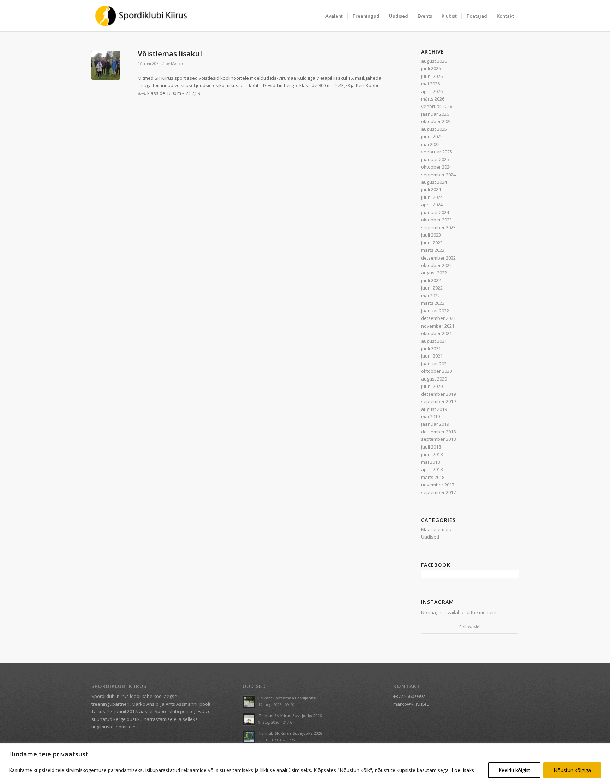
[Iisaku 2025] (105, 65)
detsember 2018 (438, 432)
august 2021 (434, 341)
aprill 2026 (432, 91)
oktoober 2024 (436, 167)
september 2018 (438, 439)
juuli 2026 (431, 68)
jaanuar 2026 (435, 114)
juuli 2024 (431, 189)
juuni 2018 (432, 454)
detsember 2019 (438, 394)
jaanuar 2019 (435, 424)
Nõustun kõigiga (572, 770)
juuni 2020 (432, 386)
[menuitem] (334, 15)
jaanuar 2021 (435, 363)
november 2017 (437, 484)
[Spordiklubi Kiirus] (141, 15)
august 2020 (434, 379)
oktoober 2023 (436, 220)
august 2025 (434, 129)
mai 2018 (430, 462)
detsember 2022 (438, 258)
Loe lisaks (462, 770)
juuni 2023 (432, 242)
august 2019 (434, 409)
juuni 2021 (432, 356)
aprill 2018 (432, 469)
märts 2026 (432, 99)
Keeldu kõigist (514, 770)
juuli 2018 (431, 447)
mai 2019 (430, 416)
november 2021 (437, 326)
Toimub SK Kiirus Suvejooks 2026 (290, 733)
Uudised (430, 537)
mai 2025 (430, 144)
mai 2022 (430, 295)
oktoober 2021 (436, 333)
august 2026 (434, 61)
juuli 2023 (431, 235)
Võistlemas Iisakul (170, 54)
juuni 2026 (432, 76)
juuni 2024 (432, 197)
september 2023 (438, 227)
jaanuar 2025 (435, 159)
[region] (305, 763)
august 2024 (434, 182)
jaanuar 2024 (435, 212)
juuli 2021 (431, 348)
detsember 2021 (438, 318)
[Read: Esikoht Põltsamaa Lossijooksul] (249, 701)
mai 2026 (430, 83)
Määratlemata (436, 529)
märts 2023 (432, 250)
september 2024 (438, 174)
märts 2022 (432, 303)
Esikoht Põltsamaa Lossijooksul (288, 697)
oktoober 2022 (436, 265)
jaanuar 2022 (435, 311)
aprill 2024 (432, 204)
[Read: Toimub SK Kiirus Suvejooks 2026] (249, 737)
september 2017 (438, 492)
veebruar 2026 (436, 106)
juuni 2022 (432, 288)
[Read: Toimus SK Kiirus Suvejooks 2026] (249, 719)
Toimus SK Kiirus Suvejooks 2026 (290, 715)
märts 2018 (432, 477)
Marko (177, 63)
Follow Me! (469, 627)
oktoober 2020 (436, 371)
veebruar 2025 (436, 151)
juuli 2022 (431, 280)
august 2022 (434, 272)
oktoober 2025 (436, 121)
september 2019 (438, 401)
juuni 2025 (432, 136)
